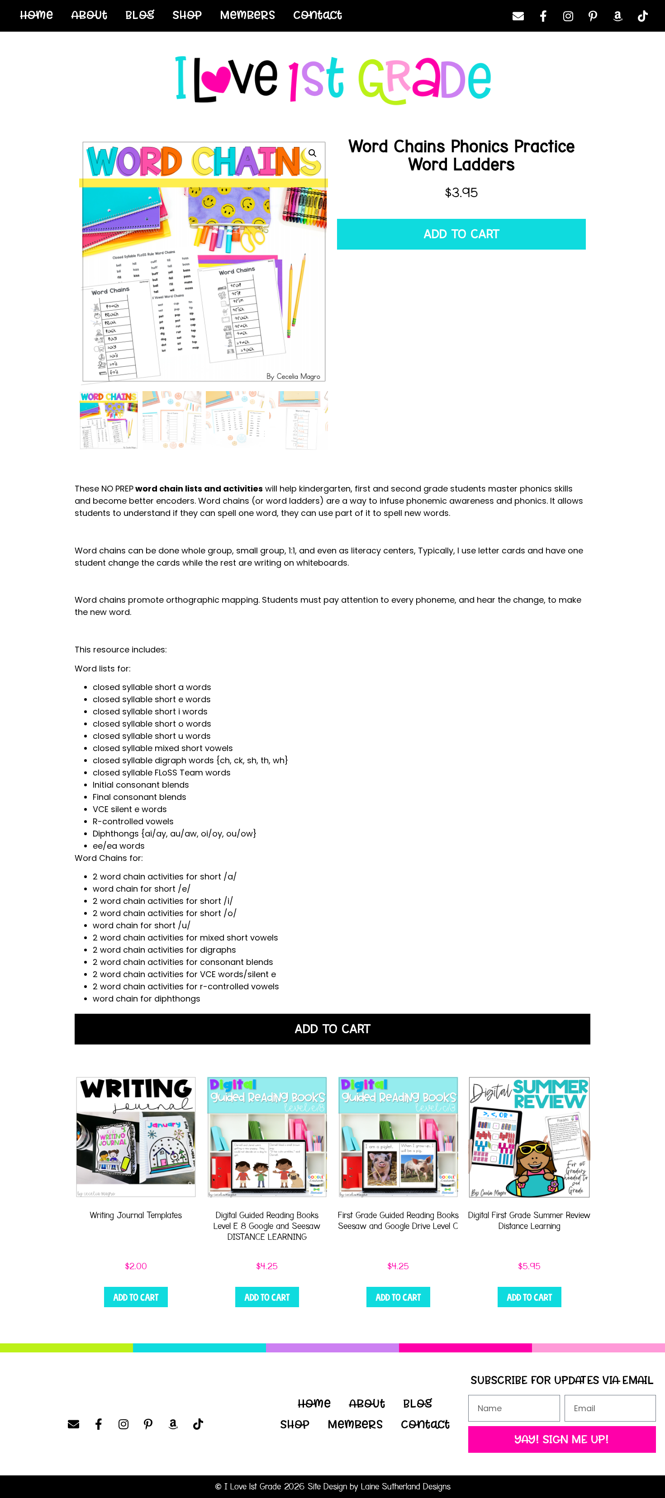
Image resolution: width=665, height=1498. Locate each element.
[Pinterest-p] (593, 16)
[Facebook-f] (543, 16)
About (89, 15)
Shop (187, 15)
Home (36, 15)
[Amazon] (618, 16)
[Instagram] (568, 16)
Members (248, 15)
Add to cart (461, 234)
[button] (312, 153)
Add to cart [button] (136, 1297)
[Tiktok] (643, 16)
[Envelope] (518, 16)
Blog (140, 15)
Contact (318, 15)
